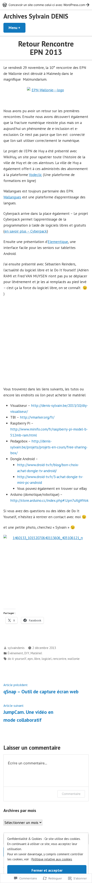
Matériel (36, 653)
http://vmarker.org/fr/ (37, 417)
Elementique (58, 241)
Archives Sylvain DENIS (35, 16)
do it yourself (17, 659)
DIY (26, 653)
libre (37, 659)
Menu (17, 27)
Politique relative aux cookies (51, 859)
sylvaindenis (16, 648)
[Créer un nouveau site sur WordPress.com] (46, 5)
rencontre (59, 659)
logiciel (47, 659)
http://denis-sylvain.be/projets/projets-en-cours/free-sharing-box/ (49, 447)
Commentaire (71, 794)
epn (30, 659)
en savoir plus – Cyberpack (25, 231)
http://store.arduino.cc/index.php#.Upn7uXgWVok (49, 500)
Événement (15, 653)
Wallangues (12, 197)
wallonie (74, 659)
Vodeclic (35, 174)
